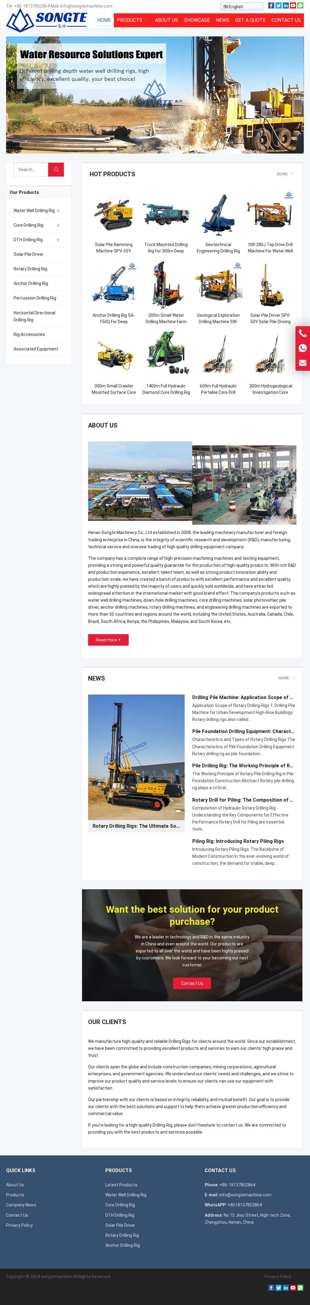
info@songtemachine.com (86, 6)
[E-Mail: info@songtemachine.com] (302, 363)
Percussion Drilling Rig (35, 298)
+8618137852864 (245, 1204)
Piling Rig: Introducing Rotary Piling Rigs (238, 841)
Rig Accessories (29, 334)
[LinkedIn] (285, 7)
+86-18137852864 (32, 6)
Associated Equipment (36, 349)
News (96, 678)
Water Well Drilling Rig (34, 210)
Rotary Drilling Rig (30, 268)
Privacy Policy (19, 1225)
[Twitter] (278, 7)
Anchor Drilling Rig (31, 283)
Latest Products (121, 1184)
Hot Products (112, 174)
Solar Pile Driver (29, 254)
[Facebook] (271, 7)
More (282, 174)
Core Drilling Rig (28, 225)
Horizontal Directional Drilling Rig (34, 316)
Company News (21, 1204)
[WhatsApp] (300, 7)
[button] (137, 146)
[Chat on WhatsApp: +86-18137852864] (302, 348)
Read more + (108, 639)
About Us (15, 1184)
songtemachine (56, 1276)
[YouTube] (293, 7)
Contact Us (192, 983)
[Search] (56, 170)
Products (15, 1194)
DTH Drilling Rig (28, 239)
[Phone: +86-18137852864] (302, 333)
